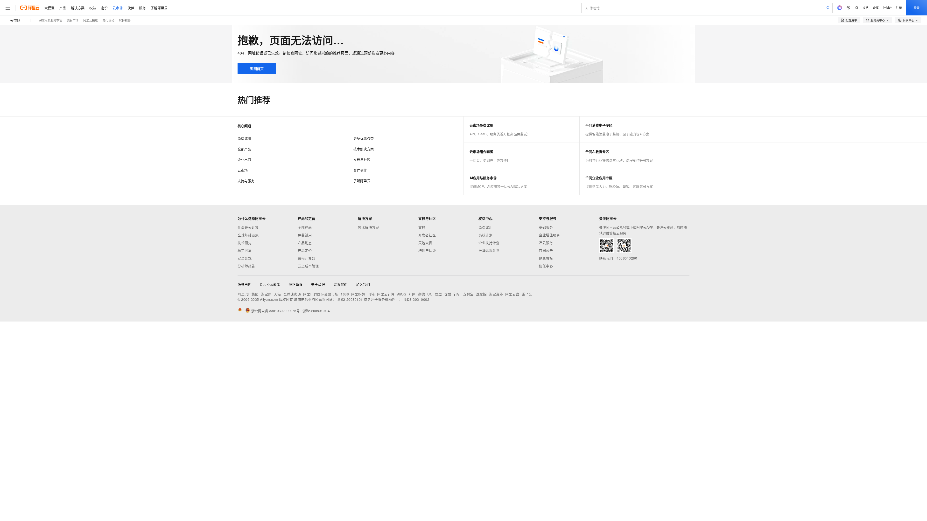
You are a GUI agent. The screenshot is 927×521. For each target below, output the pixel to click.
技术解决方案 (363, 148)
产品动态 (305, 242)
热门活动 (108, 20)
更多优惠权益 (363, 138)
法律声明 (245, 284)
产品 (62, 7)
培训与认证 (427, 250)
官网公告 (546, 250)
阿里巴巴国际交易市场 (320, 294)
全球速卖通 (292, 294)
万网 (411, 294)
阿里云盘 (512, 294)
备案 (876, 8)
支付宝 (468, 294)
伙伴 (130, 7)
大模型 (49, 7)
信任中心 (546, 265)
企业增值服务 (549, 235)
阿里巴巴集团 (248, 294)
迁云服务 (546, 242)
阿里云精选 (90, 20)
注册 (899, 8)
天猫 (277, 294)
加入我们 (363, 284)
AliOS (401, 294)
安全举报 (318, 284)
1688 (345, 294)
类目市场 (72, 20)
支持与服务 (246, 180)
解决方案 (77, 7)
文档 (866, 8)
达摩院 (481, 294)
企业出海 (244, 159)
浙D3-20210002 (416, 299)
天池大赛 (425, 242)
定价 (104, 7)
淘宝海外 (496, 294)
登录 (917, 8)
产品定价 (305, 250)
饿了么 (527, 294)
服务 (142, 7)
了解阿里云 (159, 7)
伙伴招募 (125, 20)
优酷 (447, 294)
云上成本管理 (308, 265)
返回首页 (257, 68)
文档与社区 (361, 159)
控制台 (887, 8)
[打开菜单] (7, 7)
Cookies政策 (270, 284)
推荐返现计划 (488, 250)
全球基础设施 (248, 235)
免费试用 (244, 138)
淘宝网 (266, 294)
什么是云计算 (248, 227)
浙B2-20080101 (350, 299)
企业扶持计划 (488, 242)
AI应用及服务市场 (50, 20)
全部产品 (244, 148)
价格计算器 (307, 258)
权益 (92, 7)
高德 (421, 294)
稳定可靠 (245, 250)
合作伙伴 (360, 170)
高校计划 (485, 235)
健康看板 (546, 258)
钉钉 (457, 294)
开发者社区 (427, 235)
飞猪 (371, 294)
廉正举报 (296, 284)
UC (429, 294)
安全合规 (245, 258)
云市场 (117, 7)
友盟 (438, 294)
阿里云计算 (386, 294)
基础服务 (546, 227)
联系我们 (341, 284)
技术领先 (245, 242)
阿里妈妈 (358, 294)
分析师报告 (246, 265)
